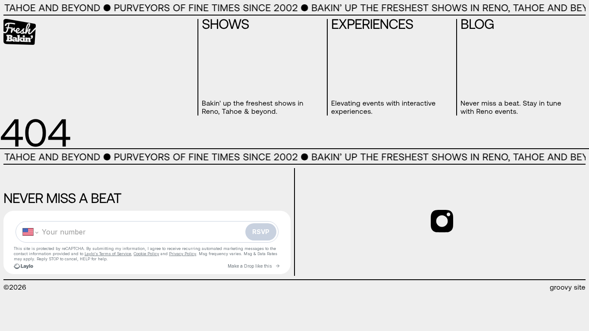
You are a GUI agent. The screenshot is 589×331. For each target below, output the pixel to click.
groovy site (568, 287)
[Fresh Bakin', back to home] (19, 33)
